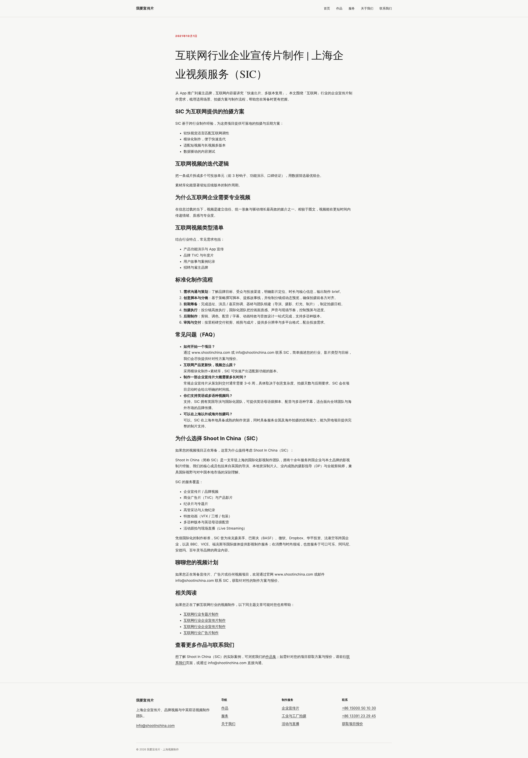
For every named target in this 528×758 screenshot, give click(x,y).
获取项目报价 (352, 724)
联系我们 (386, 8)
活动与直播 (290, 724)
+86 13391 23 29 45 (359, 716)
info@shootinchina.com (155, 726)
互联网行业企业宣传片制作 (205, 620)
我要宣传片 (145, 8)
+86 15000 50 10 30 (359, 708)
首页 (327, 8)
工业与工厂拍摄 (294, 716)
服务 (352, 8)
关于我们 (367, 8)
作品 (339, 8)
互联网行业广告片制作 (201, 633)
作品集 (271, 657)
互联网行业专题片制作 (201, 614)
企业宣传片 (290, 708)
